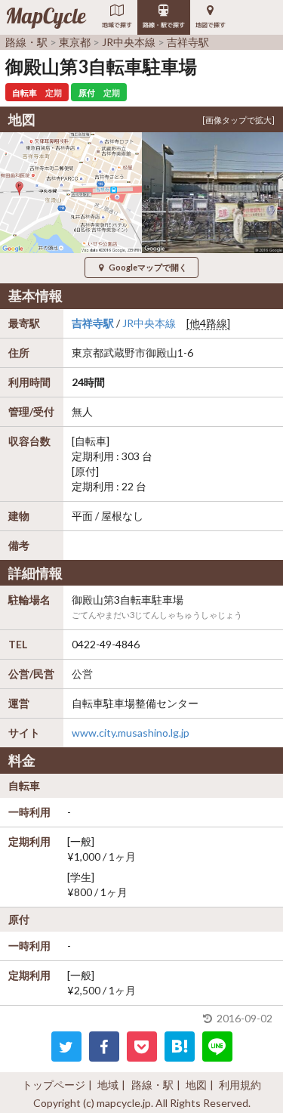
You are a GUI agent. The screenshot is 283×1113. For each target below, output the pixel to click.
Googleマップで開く (148, 267)
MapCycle (45, 17)
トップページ (53, 1084)
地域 (107, 1084)
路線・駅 (152, 1084)
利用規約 (240, 1084)
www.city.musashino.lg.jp (130, 732)
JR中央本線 (149, 323)
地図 (196, 1084)
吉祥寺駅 (93, 323)
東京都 (87, 352)
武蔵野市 (124, 352)
